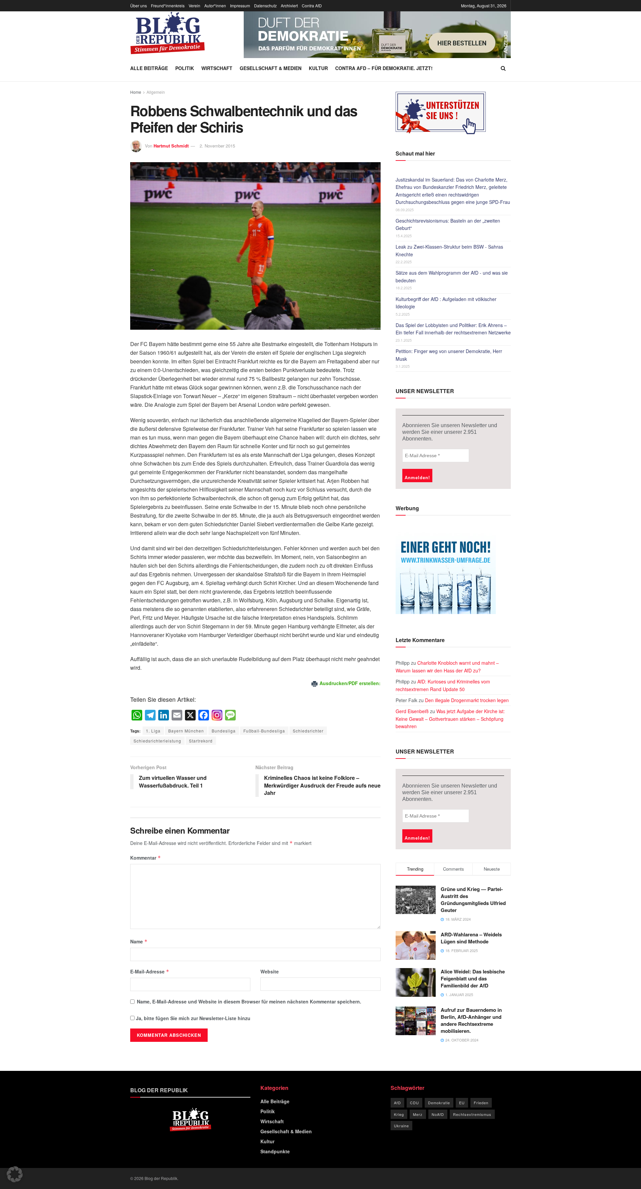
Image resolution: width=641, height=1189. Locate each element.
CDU (414, 1102)
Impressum (240, 5)
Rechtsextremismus (472, 1114)
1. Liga (153, 730)
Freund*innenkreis (168, 5)
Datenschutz (265, 5)
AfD (397, 1102)
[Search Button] (503, 68)
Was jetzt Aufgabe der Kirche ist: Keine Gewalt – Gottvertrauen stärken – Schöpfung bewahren (450, 718)
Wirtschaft (216, 68)
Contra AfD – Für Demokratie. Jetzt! (384, 68)
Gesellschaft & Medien (270, 68)
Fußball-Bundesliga (264, 730)
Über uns (138, 5)
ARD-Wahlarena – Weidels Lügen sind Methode (471, 938)
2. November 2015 (217, 145)
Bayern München (186, 730)
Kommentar (145, 857)
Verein (194, 5)
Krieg (399, 1114)
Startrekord (201, 741)
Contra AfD (312, 5)
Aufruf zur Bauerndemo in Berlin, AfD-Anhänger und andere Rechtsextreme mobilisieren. (471, 1020)
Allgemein (156, 92)
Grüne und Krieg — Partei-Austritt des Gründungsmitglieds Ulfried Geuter (473, 899)
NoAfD (438, 1114)
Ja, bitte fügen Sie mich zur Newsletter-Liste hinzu (192, 1018)
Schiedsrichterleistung (157, 741)
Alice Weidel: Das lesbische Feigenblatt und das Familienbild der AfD (473, 978)
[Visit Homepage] (167, 33)
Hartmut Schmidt (171, 145)
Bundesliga (224, 730)
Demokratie (439, 1102)
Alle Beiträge (149, 68)
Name (139, 941)
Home (135, 92)
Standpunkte (275, 1151)
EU (462, 1102)
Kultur (318, 68)
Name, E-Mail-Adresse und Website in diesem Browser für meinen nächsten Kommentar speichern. (249, 1001)
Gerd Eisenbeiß (412, 711)
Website (269, 971)
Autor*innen (215, 5)
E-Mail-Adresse (149, 971)
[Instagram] (217, 715)
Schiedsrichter (308, 730)
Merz (418, 1114)
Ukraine (401, 1125)
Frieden (481, 1102)
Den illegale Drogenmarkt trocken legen (467, 700)
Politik (184, 68)
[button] (14, 1174)
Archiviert (289, 5)
